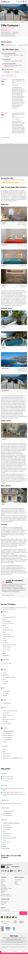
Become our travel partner (6, 895)
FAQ (2, 882)
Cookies (2, 904)
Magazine (3, 891)
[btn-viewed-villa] (20, 1)
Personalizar (5, 951)
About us (3, 879)
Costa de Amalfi (5, 27)
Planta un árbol (4, 889)
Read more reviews (6, 137)
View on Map (12, 27)
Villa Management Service (6, 888)
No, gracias (15, 951)
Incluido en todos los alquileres (8, 595)
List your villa (3, 887)
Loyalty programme (5, 894)
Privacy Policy (4, 902)
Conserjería (3, 885)
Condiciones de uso (5, 901)
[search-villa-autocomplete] (18, 1)
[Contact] (16, 1)
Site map (3, 884)
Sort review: (3, 75)
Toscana (16, 881)
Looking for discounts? (23, 913)
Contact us (3, 881)
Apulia (16, 882)
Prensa (2, 892)
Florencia (16, 884)
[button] (14, 187)
